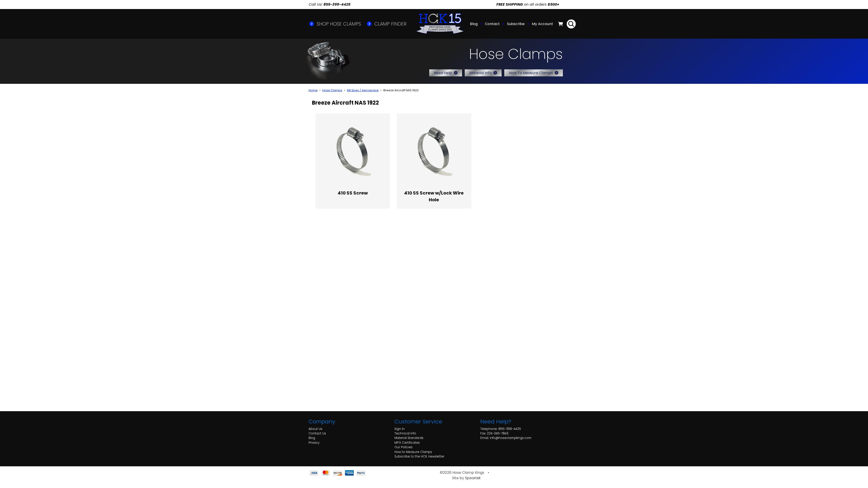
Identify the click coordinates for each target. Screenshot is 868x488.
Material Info (480, 72)
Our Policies (403, 447)
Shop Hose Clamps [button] (338, 24)
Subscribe (516, 23)
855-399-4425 (509, 429)
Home (313, 90)
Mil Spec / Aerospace (363, 90)
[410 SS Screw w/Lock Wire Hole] (434, 150)
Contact (492, 23)
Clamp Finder (389, 24)
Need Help (443, 72)
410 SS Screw (353, 193)
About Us (315, 429)
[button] (543, 23)
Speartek (473, 478)
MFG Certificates (407, 443)
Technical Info (405, 433)
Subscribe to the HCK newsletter (419, 456)
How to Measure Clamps (413, 452)
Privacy (314, 443)
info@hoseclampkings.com (510, 438)
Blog (474, 23)
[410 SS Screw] (353, 150)
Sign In (399, 429)
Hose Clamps (332, 90)
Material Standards (408, 438)
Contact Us (317, 433)
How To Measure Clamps (531, 72)
